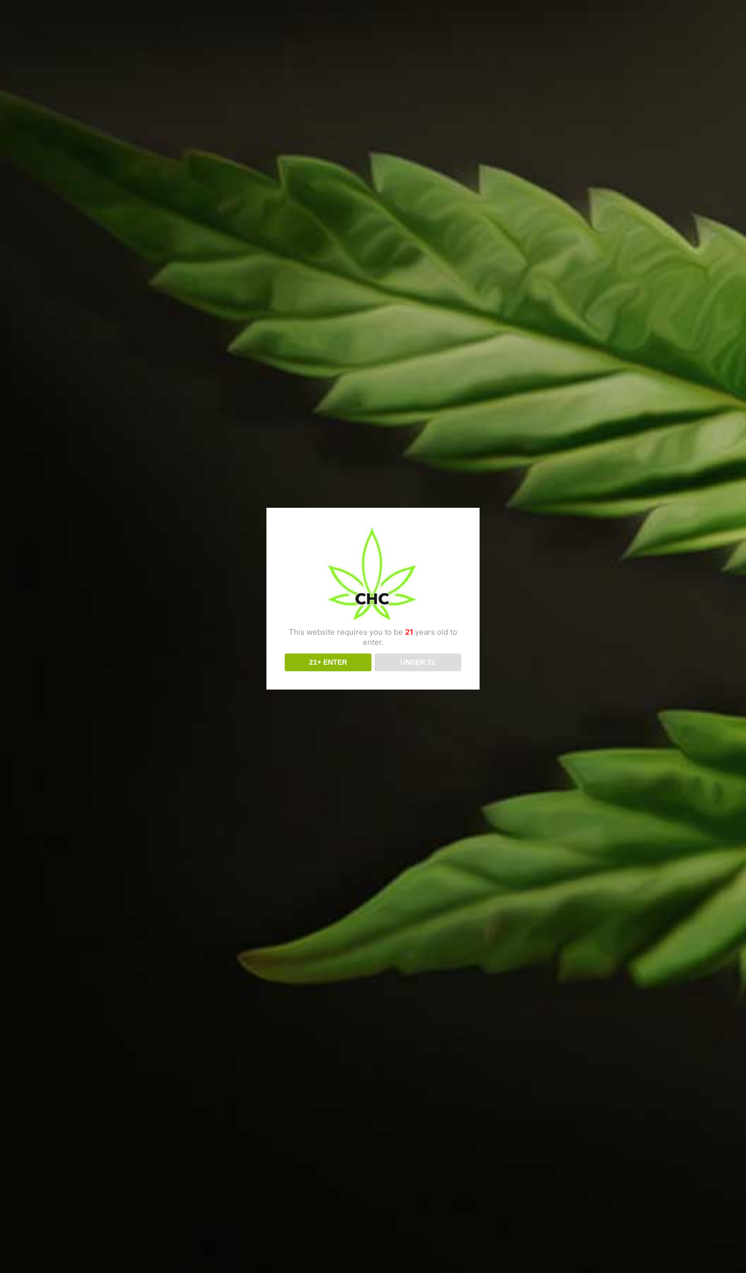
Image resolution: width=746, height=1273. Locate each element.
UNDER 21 (417, 662)
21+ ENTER (328, 662)
